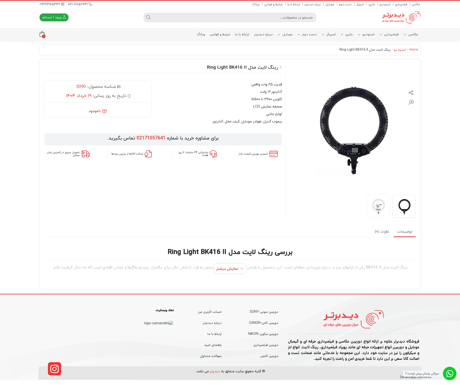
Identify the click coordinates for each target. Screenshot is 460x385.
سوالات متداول (211, 356)
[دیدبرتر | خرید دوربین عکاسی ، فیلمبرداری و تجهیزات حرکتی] (401, 17)
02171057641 (151, 138)
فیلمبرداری (401, 4)
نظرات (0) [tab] (382, 231)
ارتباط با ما (293, 4)
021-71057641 (78, 4)
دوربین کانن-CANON (263, 322)
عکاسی (416, 4)
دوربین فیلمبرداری (265, 345)
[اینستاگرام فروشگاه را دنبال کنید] (54, 368)
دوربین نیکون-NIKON (263, 333)
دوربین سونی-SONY (264, 311)
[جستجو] (148, 17)
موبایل (329, 4)
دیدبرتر (215, 371)
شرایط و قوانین (273, 4)
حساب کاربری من (210, 311)
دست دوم (345, 4)
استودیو (385, 4)
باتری (371, 4)
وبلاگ (255, 4)
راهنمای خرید (213, 345)
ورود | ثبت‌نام (52, 17)
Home (413, 49)
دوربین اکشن (269, 356)
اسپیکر (360, 4)
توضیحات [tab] (404, 231)
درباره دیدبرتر (312, 4)
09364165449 (50, 4)
